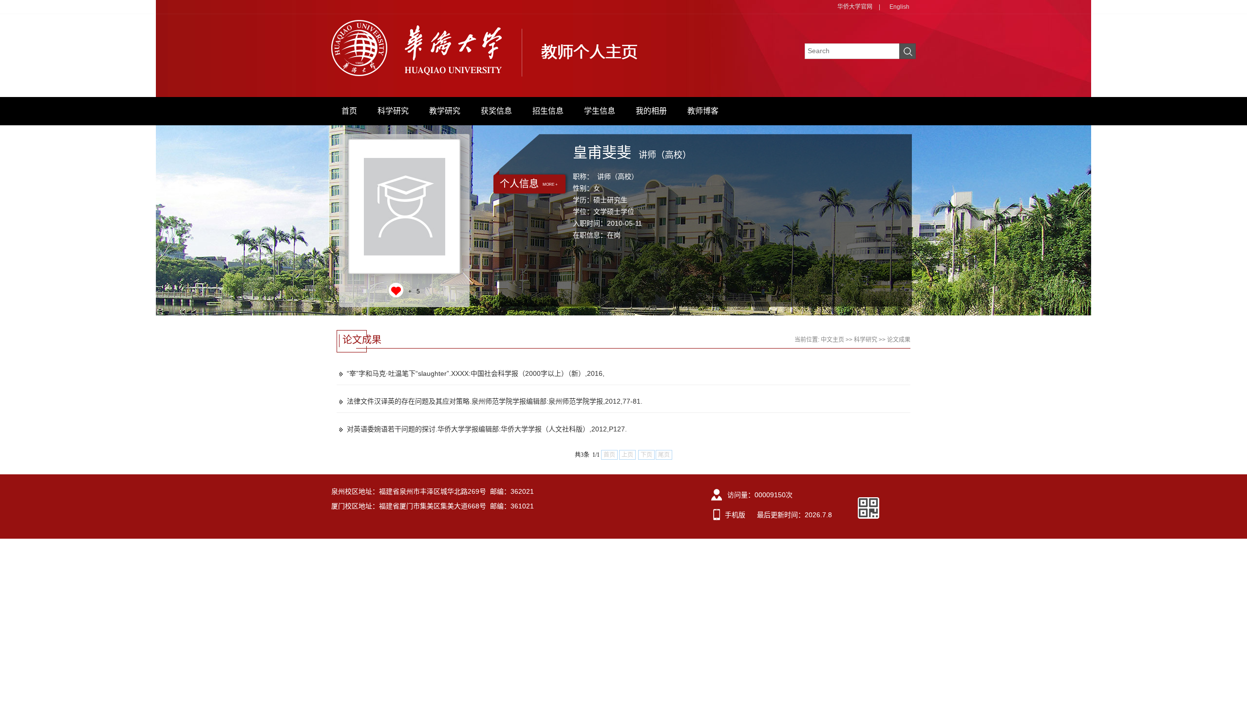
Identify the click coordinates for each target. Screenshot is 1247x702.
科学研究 (393, 111)
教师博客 (702, 111)
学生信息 (599, 111)
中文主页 (832, 339)
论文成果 (898, 339)
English (899, 6)
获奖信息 (496, 111)
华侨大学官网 (854, 6)
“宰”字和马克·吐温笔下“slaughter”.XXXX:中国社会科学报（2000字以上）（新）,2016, (476, 373)
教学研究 (444, 111)
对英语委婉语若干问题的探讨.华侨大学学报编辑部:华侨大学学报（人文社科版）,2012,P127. (487, 429)
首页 (349, 111)
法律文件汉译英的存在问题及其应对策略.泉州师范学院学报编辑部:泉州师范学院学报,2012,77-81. (494, 401)
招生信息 (548, 111)
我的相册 (651, 111)
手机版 (735, 515)
